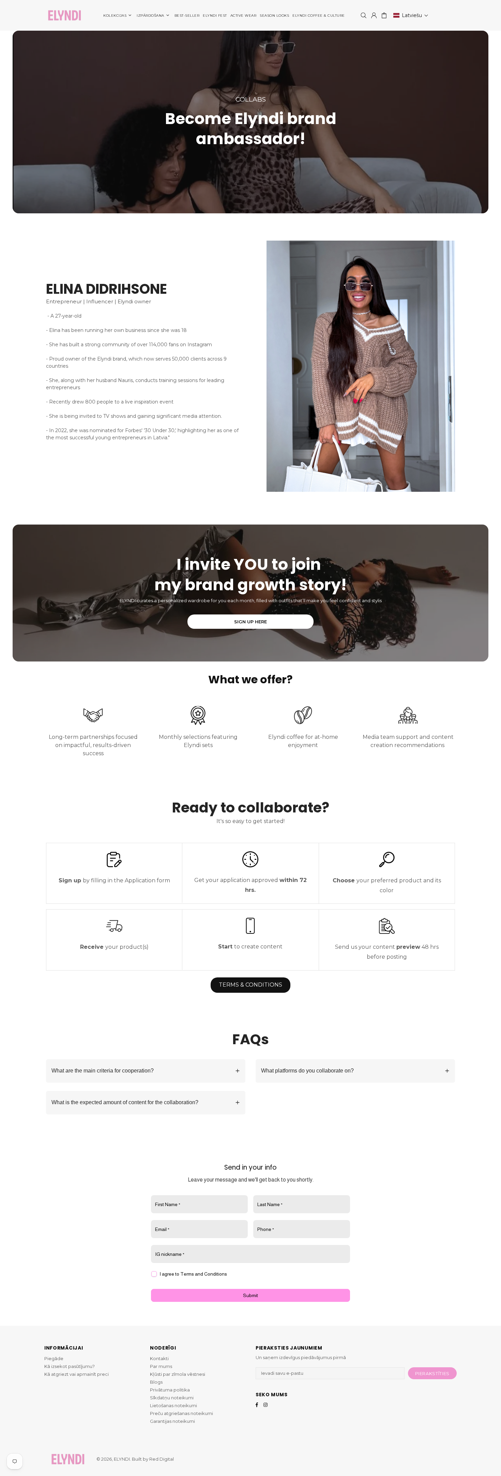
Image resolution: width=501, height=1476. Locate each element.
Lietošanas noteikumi (173, 1405)
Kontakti (159, 1358)
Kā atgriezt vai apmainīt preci (76, 1374)
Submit (250, 1295)
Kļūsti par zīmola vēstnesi (177, 1374)
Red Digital (161, 1459)
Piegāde (53, 1358)
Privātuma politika (170, 1390)
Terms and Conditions (203, 1274)
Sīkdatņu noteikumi (172, 1397)
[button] (411, 15)
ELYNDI (64, 15)
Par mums (161, 1366)
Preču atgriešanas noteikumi (181, 1413)
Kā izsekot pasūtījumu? (69, 1366)
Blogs (156, 1382)
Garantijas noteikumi (172, 1421)
